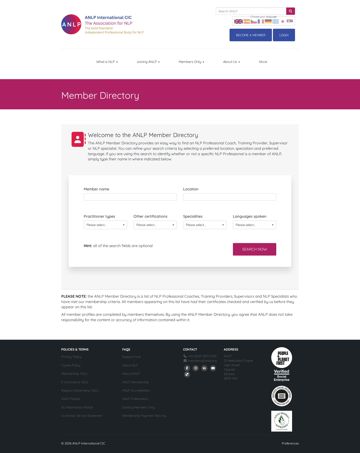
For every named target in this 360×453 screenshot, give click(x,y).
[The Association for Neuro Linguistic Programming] (102, 24)
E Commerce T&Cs (74, 382)
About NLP (130, 365)
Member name (96, 189)
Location (191, 189)
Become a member (250, 35)
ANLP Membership (135, 382)
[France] (261, 21)
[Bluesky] (187, 374)
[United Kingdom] (238, 21)
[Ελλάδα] (275, 21)
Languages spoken (249, 216)
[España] (247, 21)
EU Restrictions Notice (77, 407)
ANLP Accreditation (136, 390)
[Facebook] (187, 368)
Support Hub (131, 357)
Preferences (290, 443)
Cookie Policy (70, 365)
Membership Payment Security (144, 416)
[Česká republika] (254, 21)
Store (263, 62)
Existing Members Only (138, 407)
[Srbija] (290, 21)
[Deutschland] (268, 21)
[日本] (283, 21)
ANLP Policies (70, 399)
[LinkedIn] (204, 368)
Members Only (190, 62)
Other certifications (151, 216)
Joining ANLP (147, 62)
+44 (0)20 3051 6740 (201, 356)
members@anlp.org (202, 361)
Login (284, 35)
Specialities (192, 216)
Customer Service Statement (81, 416)
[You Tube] (213, 368)
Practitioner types (99, 216)
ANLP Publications (135, 399)
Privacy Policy (71, 357)
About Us (230, 62)
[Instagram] (196, 368)
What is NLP (106, 62)
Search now (254, 249)
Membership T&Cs (74, 374)
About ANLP (131, 374)
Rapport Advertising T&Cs (79, 390)
